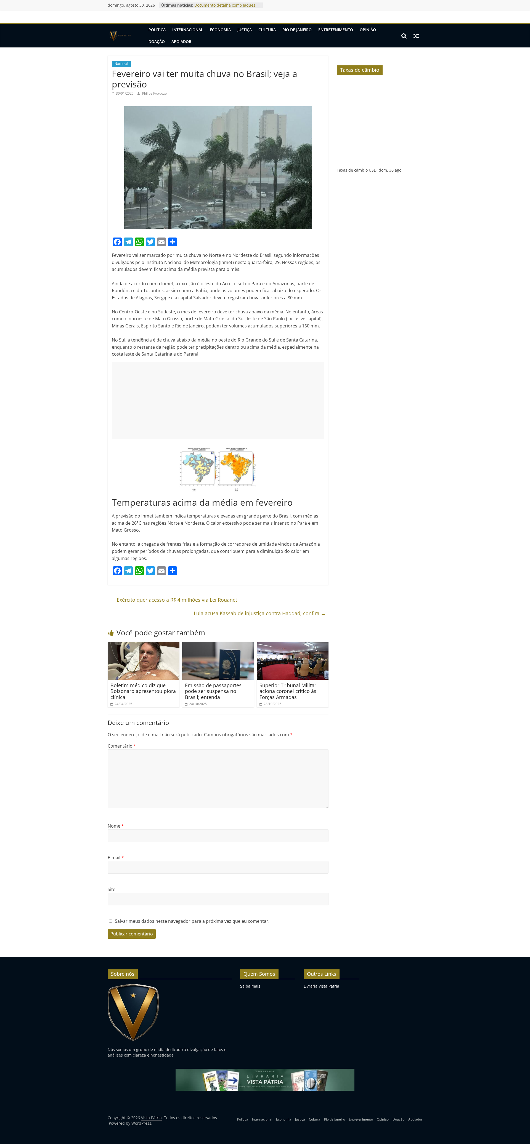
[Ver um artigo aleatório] (416, 36)
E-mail (116, 858)
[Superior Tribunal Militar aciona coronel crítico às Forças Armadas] (292, 645)
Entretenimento (335, 29)
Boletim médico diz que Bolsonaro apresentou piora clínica (143, 691)
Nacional (121, 63)
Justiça (244, 29)
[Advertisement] (218, 400)
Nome (116, 826)
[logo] (133, 986)
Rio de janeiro (297, 29)
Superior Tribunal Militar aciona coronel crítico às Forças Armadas (287, 691)
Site (111, 889)
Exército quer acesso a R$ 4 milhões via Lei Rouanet (173, 599)
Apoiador (181, 41)
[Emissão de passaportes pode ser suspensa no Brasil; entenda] (218, 645)
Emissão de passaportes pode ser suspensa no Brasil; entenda (213, 691)
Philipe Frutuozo (154, 93)
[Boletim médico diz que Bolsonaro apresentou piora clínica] (143, 645)
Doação (157, 41)
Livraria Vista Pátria (321, 986)
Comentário (122, 746)
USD (373, 170)
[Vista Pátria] (120, 36)
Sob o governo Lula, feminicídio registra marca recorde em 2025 (224, 7)
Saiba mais (250, 986)
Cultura (267, 29)
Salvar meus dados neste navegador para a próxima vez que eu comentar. (192, 921)
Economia (220, 29)
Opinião (368, 29)
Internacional (187, 29)
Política (157, 29)
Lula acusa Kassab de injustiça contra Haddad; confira (260, 613)
